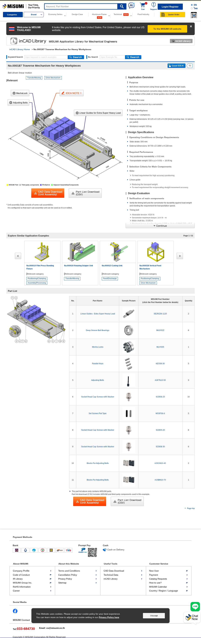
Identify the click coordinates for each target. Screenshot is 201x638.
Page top (191, 508)
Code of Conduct (21, 575)
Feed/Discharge (110, 278)
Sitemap (62, 582)
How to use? (155, 582)
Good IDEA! (176, 65)
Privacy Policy (65, 579)
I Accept (154, 616)
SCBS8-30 (160, 447)
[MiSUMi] (22, 6)
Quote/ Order (173, 14)
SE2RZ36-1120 (160, 314)
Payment (153, 575)
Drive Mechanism (53, 78)
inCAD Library (110, 579)
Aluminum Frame (99, 14)
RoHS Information (22, 586)
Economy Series (55, 14)
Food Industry (143, 14)
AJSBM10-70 (160, 480)
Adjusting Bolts (97, 380)
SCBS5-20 (160, 430)
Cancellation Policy (67, 575)
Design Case (77, 14)
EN (195, 5)
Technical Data (111, 575)
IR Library (18, 579)
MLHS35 (160, 347)
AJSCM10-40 (160, 463)
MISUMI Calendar (158, 586)
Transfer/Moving (34, 78)
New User (154, 571)
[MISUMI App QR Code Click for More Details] (193, 15)
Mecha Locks (97, 347)
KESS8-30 (160, 363)
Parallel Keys (97, 363)
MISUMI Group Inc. (22, 582)
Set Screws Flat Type (97, 413)
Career (16, 590)
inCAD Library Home (19, 49)
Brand (33, 14)
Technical (118, 14)
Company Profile (21, 571)
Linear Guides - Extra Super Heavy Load (97, 314)
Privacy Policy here (109, 617)
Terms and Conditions (69, 571)
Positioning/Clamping (37, 278)
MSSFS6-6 (160, 413)
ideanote (25, 41)
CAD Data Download (114, 571)
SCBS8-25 (160, 397)
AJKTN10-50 (160, 380)
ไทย (196, 8)
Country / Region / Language (163, 590)
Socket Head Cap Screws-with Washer (97, 397)
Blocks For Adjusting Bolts (98, 463)
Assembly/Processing (37, 283)
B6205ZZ (160, 330)
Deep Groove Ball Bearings (97, 330)
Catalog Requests (158, 579)
